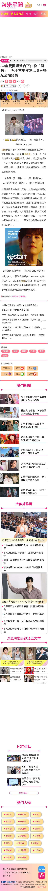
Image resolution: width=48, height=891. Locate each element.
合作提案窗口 (25, 872)
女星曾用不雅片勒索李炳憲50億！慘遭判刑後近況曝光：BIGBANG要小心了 (42, 102)
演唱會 (27, 154)
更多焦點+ (24, 793)
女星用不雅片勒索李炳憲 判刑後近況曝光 (23, 608)
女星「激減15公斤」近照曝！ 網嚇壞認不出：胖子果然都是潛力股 (29, 102)
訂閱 (18, 368)
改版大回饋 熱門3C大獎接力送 (15, 310)
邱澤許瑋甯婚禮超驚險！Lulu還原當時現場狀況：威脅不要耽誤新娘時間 (40, 678)
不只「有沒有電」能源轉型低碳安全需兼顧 (31, 770)
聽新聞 (4, 60)
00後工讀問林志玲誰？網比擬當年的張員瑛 (23, 561)
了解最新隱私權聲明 (28, 887)
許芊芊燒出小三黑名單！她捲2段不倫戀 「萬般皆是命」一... (23, 336)
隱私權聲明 (22, 869)
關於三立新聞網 (9, 869)
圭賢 (7, 139)
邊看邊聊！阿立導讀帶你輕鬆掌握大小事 (31, 781)
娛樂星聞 (3, 57)
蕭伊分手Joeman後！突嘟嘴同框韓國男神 (23, 569)
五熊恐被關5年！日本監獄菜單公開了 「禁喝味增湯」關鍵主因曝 (16, 678)
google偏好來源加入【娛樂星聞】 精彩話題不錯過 (23, 315)
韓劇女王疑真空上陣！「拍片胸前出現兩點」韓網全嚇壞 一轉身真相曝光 (11, 662)
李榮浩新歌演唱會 (18, 296)
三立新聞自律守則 (10, 872)
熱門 (36, 13)
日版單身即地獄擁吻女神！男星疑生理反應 (23, 547)
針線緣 (5, 13)
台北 (23, 281)
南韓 (4, 149)
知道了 (42, 887)
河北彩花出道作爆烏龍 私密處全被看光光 (23, 540)
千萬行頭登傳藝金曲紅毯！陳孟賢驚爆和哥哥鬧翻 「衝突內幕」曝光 (16, 670)
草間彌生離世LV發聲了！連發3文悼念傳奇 (23, 554)
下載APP (7, 368)
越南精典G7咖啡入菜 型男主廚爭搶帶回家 (30, 758)
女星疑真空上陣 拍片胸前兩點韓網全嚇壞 (23, 623)
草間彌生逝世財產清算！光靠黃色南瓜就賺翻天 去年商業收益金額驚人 (41, 670)
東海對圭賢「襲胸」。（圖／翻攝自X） (24, 178)
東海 (14, 139)
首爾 (17, 158)
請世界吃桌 (17, 13)
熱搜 (43, 13)
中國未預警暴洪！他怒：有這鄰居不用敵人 (20, 305)
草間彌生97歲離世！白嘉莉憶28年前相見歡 (23, 630)
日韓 (10, 57)
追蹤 (5, 374)
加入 (31, 368)
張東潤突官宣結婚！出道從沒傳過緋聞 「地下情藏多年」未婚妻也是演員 (35, 662)
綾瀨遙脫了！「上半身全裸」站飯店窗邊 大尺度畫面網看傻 (17, 102)
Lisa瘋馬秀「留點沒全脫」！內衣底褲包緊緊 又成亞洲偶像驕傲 (6, 102)
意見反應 (6, 876)
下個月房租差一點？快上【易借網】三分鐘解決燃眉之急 (21, 328)
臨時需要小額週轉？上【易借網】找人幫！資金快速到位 (21, 321)
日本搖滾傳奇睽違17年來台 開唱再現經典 (23, 615)
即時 (28, 13)
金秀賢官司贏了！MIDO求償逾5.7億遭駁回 (23, 601)
